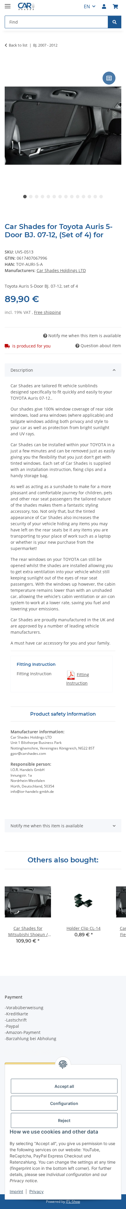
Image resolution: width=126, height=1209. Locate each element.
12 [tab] (89, 196)
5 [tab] (48, 196)
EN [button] (87, 6)
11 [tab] (83, 196)
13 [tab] (95, 196)
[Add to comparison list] (109, 78)
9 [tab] (72, 196)
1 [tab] (25, 196)
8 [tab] (66, 196)
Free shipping (47, 312)
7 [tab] (60, 196)
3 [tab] (36, 196)
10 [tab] (77, 196)
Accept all (64, 1086)
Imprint (16, 1191)
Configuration (64, 1103)
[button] (104, 6)
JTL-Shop (73, 1201)
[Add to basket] (9, 63)
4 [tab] (42, 196)
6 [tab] (54, 196)
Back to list (18, 45)
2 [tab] (31, 196)
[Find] (114, 22)
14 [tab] (101, 196)
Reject (64, 1120)
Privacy (36, 1191)
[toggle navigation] (8, 3)
